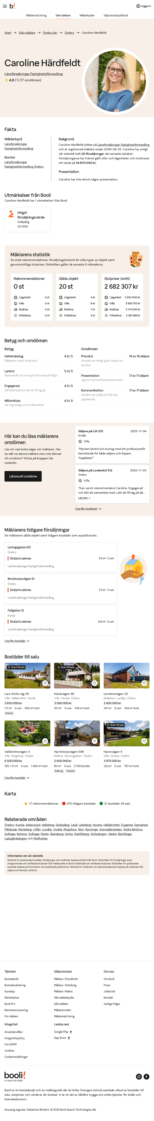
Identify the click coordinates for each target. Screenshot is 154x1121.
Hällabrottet (111, 825)
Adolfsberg (81, 834)
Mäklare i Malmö (63, 991)
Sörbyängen (99, 834)
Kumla (20, 825)
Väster (112, 834)
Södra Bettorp (132, 829)
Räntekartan (12, 997)
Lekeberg (85, 825)
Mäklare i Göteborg (65, 985)
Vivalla (57, 829)
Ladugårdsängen (16, 838)
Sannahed (141, 825)
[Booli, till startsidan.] (12, 6)
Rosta (44, 834)
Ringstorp (70, 829)
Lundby (47, 829)
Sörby (69, 834)
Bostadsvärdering (15, 985)
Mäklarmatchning (36, 15)
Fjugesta (127, 825)
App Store (60, 1038)
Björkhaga (124, 834)
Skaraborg (56, 834)
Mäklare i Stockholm (66, 979)
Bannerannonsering (16, 1010)
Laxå (74, 825)
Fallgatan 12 (16, 610)
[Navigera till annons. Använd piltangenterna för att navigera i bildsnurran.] (27, 675)
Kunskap (10, 991)
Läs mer (83, 498)
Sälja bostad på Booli (116, 15)
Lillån (36, 829)
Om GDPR (11, 1044)
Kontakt (108, 997)
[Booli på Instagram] (139, 1077)
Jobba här (109, 991)
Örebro (69, 33)
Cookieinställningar (16, 1057)
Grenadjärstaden (110, 829)
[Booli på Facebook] (146, 1077)
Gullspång (62, 825)
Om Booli (109, 979)
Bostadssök (11, 979)
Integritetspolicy (15, 1038)
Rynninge (91, 829)
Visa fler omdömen (86, 508)
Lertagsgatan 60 (19, 547)
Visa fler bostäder (15, 641)
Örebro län (50, 33)
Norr (81, 829)
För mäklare (11, 1016)
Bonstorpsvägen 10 (21, 579)
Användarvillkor (14, 1032)
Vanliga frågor (112, 1004)
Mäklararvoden (62, 1010)
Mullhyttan (40, 838)
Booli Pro (10, 1004)
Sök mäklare (63, 15)
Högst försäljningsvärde (31, 214)
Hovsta (97, 825)
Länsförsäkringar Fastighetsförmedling (34, 74)
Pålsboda (11, 829)
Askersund (33, 825)
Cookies (9, 1050)
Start (8, 33)
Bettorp (22, 834)
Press (107, 985)
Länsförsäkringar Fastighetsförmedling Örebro (24, 164)
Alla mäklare (61, 1004)
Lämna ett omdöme (23, 476)
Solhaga (10, 834)
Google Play (61, 1032)
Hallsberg (48, 825)
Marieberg (25, 829)
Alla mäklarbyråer (64, 997)
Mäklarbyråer (87, 15)
